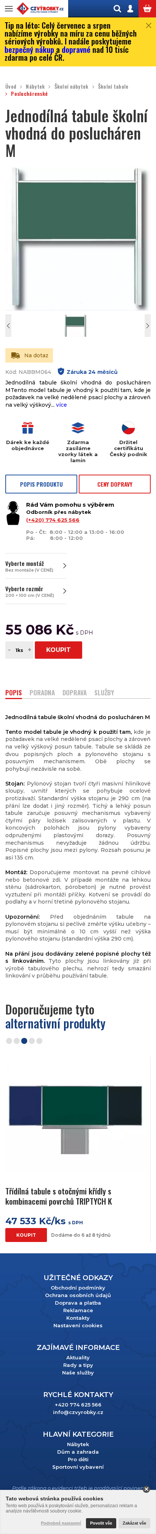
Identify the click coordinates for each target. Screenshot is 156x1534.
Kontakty (78, 1318)
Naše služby (78, 1373)
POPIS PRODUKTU (41, 484)
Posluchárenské (29, 93)
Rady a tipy (78, 1365)
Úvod (10, 86)
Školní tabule (113, 86)
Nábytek (35, 86)
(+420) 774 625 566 (53, 520)
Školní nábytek (71, 86)
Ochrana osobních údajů (78, 1295)
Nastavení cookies (78, 1325)
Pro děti (78, 1459)
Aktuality (78, 1357)
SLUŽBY (104, 693)
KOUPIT (58, 649)
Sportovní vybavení (78, 1467)
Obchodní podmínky (78, 1288)
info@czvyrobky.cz (78, 1412)
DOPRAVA (74, 693)
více (61, 404)
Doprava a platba (78, 1303)
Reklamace (78, 1310)
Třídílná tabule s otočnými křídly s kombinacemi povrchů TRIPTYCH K (58, 1196)
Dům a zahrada (78, 1452)
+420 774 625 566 (78, 1405)
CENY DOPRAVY (115, 484)
